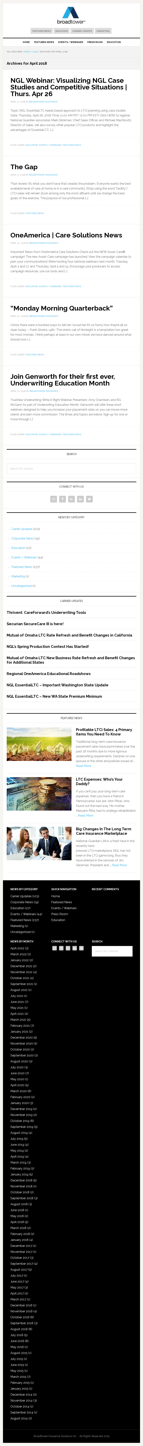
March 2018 (18, 1228)
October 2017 (19, 1257)
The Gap (24, 167)
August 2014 (19, 1418)
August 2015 (19, 1353)
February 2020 (20, 1097)
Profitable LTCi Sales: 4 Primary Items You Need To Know (104, 731)
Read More (83, 766)
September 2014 (21, 1412)
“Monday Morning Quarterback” (61, 308)
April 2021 (17, 1014)
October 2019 (19, 1121)
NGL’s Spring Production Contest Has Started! (48, 646)
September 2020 (22, 1055)
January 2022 (19, 960)
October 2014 (19, 1406)
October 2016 (19, 1317)
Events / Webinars (50, 145)
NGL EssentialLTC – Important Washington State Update (57, 685)
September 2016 (21, 1323)
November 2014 (21, 1400)
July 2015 (16, 1359)
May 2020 (17, 1079)
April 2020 (17, 1085)
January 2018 (19, 1240)
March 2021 (18, 1019)
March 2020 (18, 1091)
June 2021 (17, 1002)
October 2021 (19, 978)
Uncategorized (21, 586)
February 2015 (20, 1382)
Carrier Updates (82, 31)
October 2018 (19, 1192)
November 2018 (21, 1186)
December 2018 (21, 1180)
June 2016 (17, 1341)
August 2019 (19, 1133)
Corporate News (22, 538)
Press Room (59, 914)
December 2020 (21, 1037)
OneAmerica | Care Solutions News (66, 235)
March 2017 (18, 1299)
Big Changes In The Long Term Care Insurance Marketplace (103, 831)
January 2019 (19, 1174)
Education (61, 31)
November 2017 (21, 1252)
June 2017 (17, 1281)
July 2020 (17, 1067)
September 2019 (21, 1127)
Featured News (41, 31)
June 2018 (17, 1210)
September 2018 (21, 1198)
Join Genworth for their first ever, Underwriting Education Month (62, 379)
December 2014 (21, 1394)
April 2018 (17, 1222)
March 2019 (18, 1162)
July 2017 (16, 1275)
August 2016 (19, 1329)
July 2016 (16, 1335)
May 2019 (17, 1150)
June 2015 (17, 1365)
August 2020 (19, 1061)
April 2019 (17, 1156)
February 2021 (20, 1025)
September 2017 (21, 1263)
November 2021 (21, 972)
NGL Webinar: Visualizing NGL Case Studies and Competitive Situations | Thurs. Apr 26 (68, 87)
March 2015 (18, 1376)
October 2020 (20, 1049)
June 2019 (17, 1144)
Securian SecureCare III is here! (35, 624)
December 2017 (21, 1246)
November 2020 (21, 1043)
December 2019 (21, 1109)
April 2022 (17, 948)
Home (55, 896)
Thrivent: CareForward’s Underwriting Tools (46, 612)
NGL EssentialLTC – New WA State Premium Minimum (54, 696)
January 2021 (19, 1031)
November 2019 (21, 1115)
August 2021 (19, 990)
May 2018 (17, 1216)
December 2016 (21, 1305)
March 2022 (18, 954)
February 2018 (20, 1234)
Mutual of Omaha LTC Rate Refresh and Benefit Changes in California (69, 635)
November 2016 (21, 1311)
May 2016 (17, 1347)
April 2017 (17, 1293)
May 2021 (17, 1008)
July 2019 (16, 1138)
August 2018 (19, 1204)
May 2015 (17, 1371)
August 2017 (19, 1269)
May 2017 (17, 1287)
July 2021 (16, 996)
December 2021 (21, 966)
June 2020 (17, 1073)
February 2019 (20, 1168)
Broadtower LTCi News (71, 15)
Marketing (103, 31)
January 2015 (19, 1388)
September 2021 (21, 984)
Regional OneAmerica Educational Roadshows (49, 673)
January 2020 (19, 1103)
